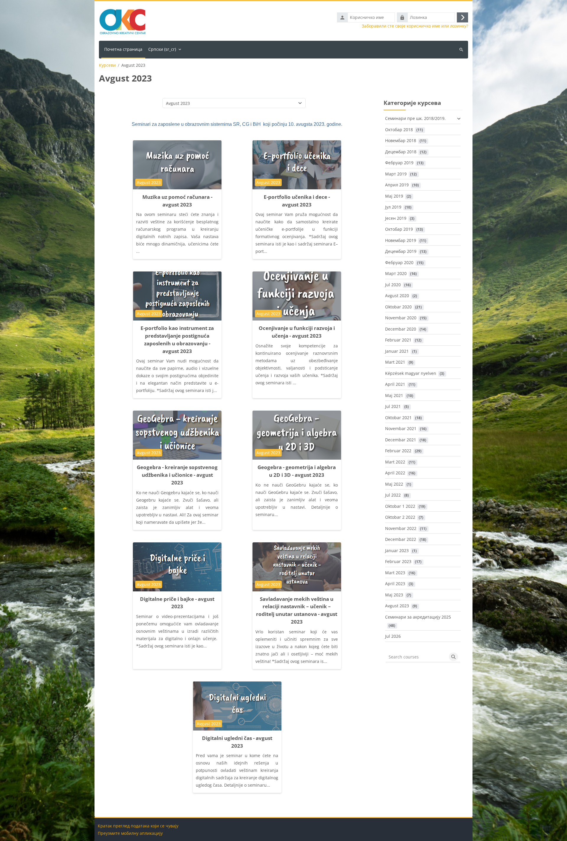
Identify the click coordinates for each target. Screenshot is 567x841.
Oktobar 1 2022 (400, 506)
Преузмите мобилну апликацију (130, 833)
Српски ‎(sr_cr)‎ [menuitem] (162, 49)
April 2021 (395, 384)
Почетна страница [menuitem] (123, 49)
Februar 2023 (398, 561)
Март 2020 (396, 273)
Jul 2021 (393, 406)
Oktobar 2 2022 (400, 517)
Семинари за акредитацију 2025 (418, 617)
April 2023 (395, 583)
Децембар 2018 (400, 151)
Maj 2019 (394, 196)
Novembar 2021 (400, 428)
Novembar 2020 (400, 318)
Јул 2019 (393, 207)
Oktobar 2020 (398, 307)
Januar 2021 (397, 351)
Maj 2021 (394, 395)
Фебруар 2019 (399, 162)
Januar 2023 (397, 550)
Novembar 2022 (400, 528)
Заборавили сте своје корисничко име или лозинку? (415, 26)
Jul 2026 (393, 636)
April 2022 (395, 473)
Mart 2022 (395, 462)
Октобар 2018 (399, 129)
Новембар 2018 (400, 140)
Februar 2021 (398, 340)
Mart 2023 (395, 572)
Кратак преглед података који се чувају (138, 826)
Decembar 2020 (400, 329)
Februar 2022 (398, 450)
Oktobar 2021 (398, 417)
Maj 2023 (394, 595)
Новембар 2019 (400, 240)
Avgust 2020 (397, 295)
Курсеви (107, 65)
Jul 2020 (393, 284)
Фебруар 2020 (399, 262)
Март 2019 (396, 174)
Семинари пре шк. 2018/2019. (415, 118)
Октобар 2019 (399, 229)
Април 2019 (397, 185)
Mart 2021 (395, 362)
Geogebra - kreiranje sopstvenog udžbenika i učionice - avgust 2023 (177, 475)
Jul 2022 (393, 495)
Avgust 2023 (397, 606)
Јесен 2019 (395, 218)
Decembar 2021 (400, 440)
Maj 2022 (394, 484)
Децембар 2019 (400, 251)
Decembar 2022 (400, 539)
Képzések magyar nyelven (410, 373)
